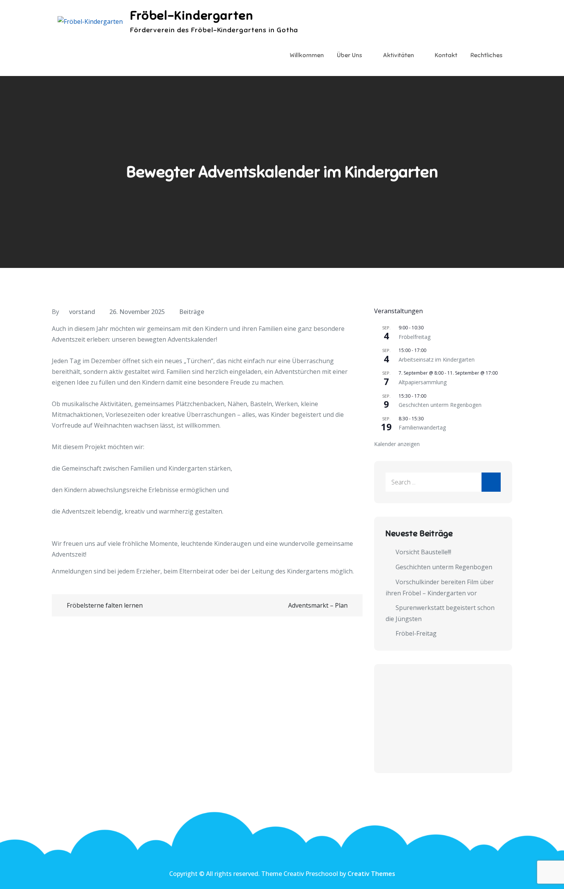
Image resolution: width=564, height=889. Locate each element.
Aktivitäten (398, 55)
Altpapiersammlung (423, 382)
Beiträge (191, 311)
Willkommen (307, 55)
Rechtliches (486, 55)
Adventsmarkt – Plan (318, 605)
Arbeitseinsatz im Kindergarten (437, 359)
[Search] (491, 482)
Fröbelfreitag (414, 336)
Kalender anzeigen (397, 444)
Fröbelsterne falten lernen (105, 605)
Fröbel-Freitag (416, 633)
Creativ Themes (371, 873)
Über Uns (349, 55)
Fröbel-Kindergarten (191, 15)
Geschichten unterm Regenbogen (440, 404)
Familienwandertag (422, 427)
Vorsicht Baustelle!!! (423, 552)
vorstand (82, 311)
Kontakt (446, 55)
